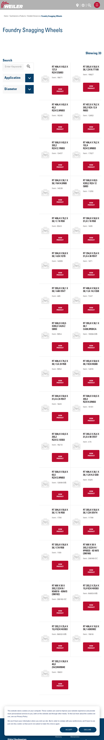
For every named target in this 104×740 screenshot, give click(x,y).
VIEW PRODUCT (60, 90)
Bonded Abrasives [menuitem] (74, 735)
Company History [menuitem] (59, 735)
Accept (69, 730)
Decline (87, 730)
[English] (78, 5)
